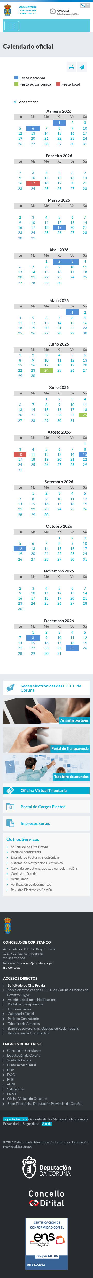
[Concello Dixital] (46, 1202)
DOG (11, 1075)
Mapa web (61, 1119)
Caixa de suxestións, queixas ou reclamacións (44, 868)
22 (59, 138)
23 (72, 138)
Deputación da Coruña (23, 1055)
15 (59, 133)
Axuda (47, 1124)
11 (46, 178)
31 (85, 144)
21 (46, 138)
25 (46, 189)
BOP (10, 1070)
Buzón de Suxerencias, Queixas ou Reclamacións (43, 1028)
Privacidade (12, 1124)
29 (59, 144)
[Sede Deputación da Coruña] (46, 1171)
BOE (10, 1079)
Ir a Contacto (12, 967)
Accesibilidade (40, 1119)
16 (72, 133)
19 (20, 138)
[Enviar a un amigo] (82, 67)
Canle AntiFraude (24, 874)
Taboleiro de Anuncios (24, 1024)
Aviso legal (79, 1119)
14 (46, 133)
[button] (85, 5)
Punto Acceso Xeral (21, 1065)
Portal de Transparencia (25, 1004)
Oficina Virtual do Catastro (27, 1099)
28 (46, 144)
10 (85, 128)
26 (20, 144)
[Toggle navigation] (11, 26)
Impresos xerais (19, 1009)
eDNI (11, 1084)
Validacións (15, 1089)
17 (85, 133)
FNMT (12, 1094)
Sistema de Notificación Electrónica (37, 863)
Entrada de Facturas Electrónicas (35, 857)
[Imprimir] (71, 67)
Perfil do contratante (26, 852)
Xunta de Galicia (19, 1060)
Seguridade (31, 1124)
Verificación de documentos (31, 884)
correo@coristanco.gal (36, 963)
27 (33, 144)
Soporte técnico (15, 1119)
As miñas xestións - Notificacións (32, 999)
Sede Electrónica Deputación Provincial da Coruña (44, 1103)
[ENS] (46, 1248)
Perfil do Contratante (23, 1019)
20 (33, 138)
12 (20, 133)
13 (33, 133)
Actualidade (19, 879)
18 (46, 183)
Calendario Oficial (21, 1014)
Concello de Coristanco (24, 1050)
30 (72, 144)
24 (85, 138)
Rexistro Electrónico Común (31, 890)
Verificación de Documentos (28, 1033)
